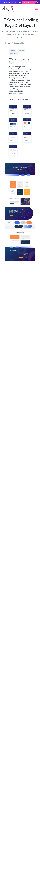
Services (21, 51)
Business (12, 51)
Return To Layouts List (14, 43)
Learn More (29, 2)
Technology (13, 53)
